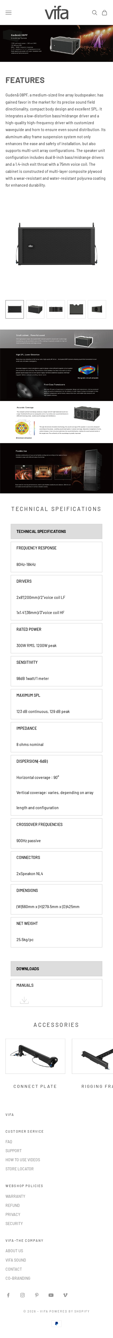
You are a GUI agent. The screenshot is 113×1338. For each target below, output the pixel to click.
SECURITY (14, 1223)
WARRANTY (15, 1196)
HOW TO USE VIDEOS (22, 1159)
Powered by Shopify (69, 1311)
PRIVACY (12, 1214)
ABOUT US (14, 1250)
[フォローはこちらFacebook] (8, 1295)
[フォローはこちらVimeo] (65, 1295)
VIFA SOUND (15, 1260)
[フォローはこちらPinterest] (36, 1295)
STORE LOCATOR (19, 1168)
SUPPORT (13, 1150)
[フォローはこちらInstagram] (22, 1295)
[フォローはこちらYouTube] (51, 1295)
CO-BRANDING (17, 1278)
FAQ (8, 1141)
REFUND (12, 1205)
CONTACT (13, 1269)
